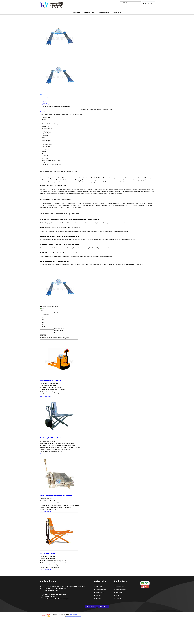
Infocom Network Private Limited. (73, 616)
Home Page (76, 12)
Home (44, 101)
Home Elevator (120, 587)
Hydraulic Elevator (120, 589)
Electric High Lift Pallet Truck (50, 438)
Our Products (104, 12)
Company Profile (89, 12)
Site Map (98, 598)
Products (44, 103)
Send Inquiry (46, 97)
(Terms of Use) (73, 614)
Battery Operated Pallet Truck (51, 380)
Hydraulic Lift (119, 592)
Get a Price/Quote (45, 112)
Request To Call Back (46, 99)
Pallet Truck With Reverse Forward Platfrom (56, 496)
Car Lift (118, 595)
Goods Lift (118, 598)
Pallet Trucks (46, 105)
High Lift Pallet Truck (47, 553)
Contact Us (117, 12)
